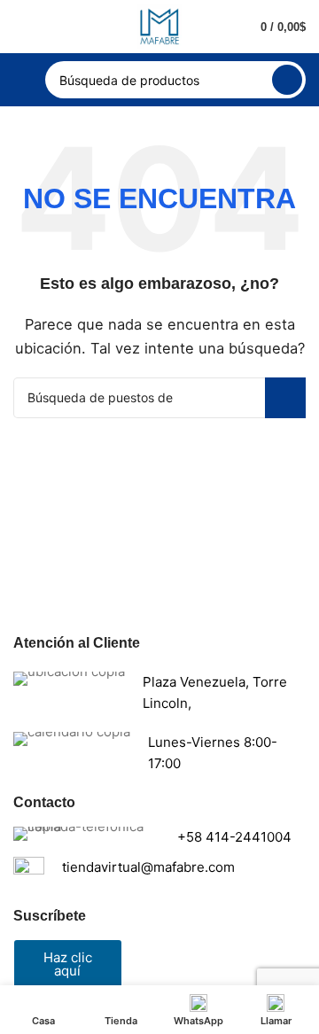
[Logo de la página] (159, 25)
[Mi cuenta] (20, 26)
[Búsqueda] (287, 80)
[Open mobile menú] (20, 79)
